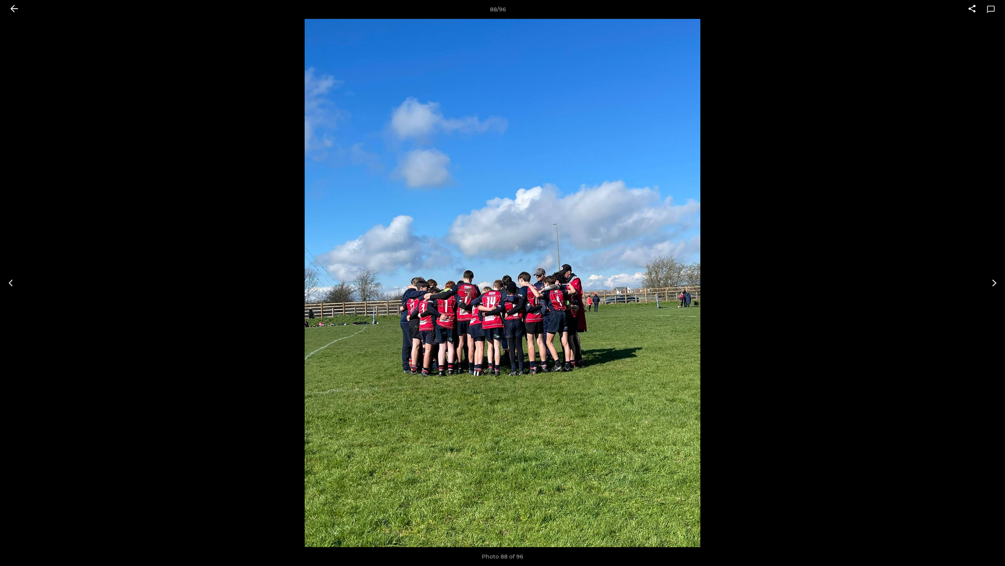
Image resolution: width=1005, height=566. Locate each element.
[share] (972, 9)
